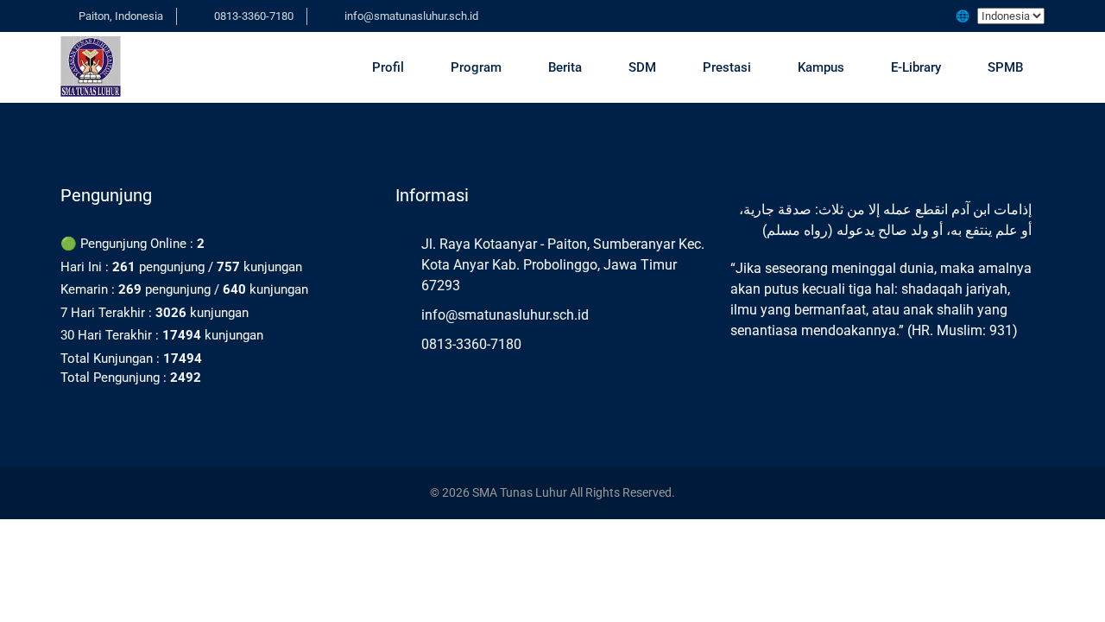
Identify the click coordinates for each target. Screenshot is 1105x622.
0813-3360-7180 (254, 16)
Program (476, 67)
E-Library (916, 67)
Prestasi (727, 67)
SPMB (1005, 67)
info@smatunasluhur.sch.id (411, 16)
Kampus (821, 67)
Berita (565, 67)
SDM (642, 67)
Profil (388, 67)
